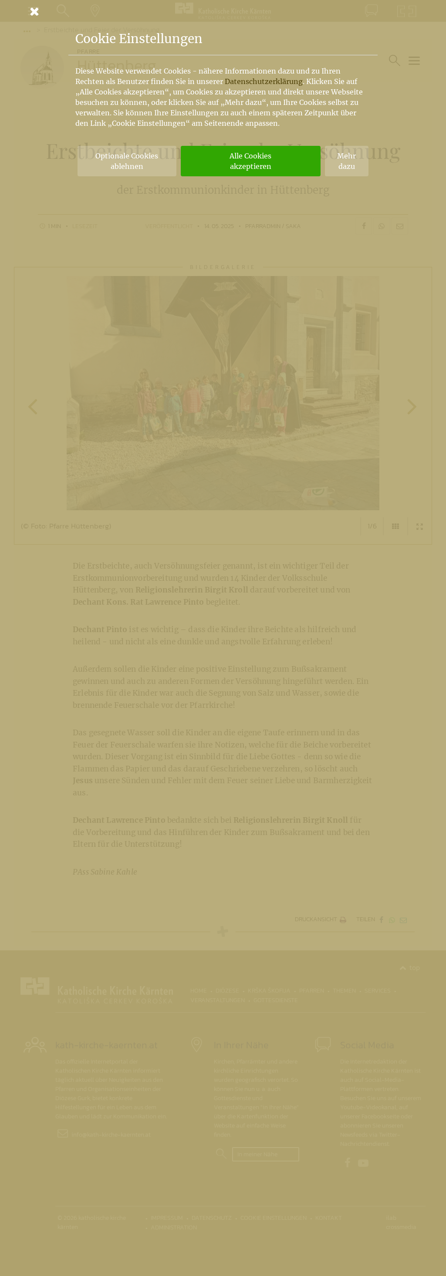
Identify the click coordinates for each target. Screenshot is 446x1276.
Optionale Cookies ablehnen (126, 161)
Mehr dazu (346, 161)
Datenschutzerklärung (264, 81)
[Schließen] (223, 11)
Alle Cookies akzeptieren (250, 161)
